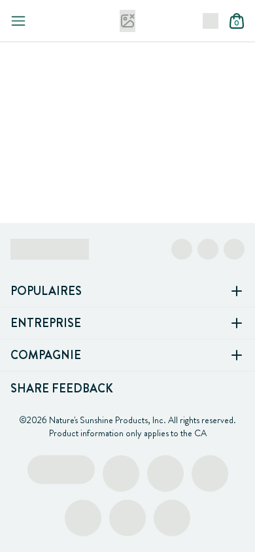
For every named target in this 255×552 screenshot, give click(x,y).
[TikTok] (234, 249)
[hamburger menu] (18, 21)
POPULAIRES (46, 291)
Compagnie (45, 355)
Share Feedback (61, 388)
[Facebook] (181, 249)
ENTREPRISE (45, 323)
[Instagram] (207, 249)
